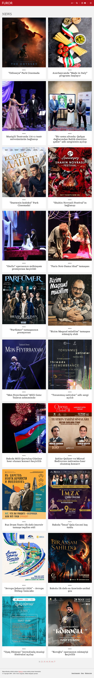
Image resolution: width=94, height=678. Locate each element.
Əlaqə (82, 673)
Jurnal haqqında (76, 673)
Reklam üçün (88, 673)
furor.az (21, 671)
